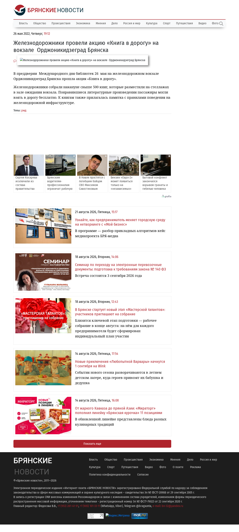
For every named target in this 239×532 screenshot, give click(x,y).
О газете (178, 467)
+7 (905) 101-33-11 (90, 506)
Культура (151, 23)
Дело (114, 23)
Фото (162, 467)
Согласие (143, 474)
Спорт (166, 23)
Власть (23, 23)
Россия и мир (131, 23)
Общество (39, 23)
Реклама (195, 467)
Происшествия (61, 23)
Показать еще (92, 443)
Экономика (83, 23)
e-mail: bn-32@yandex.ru (168, 506)
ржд (23, 110)
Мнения (101, 23)
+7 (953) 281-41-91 (68, 506)
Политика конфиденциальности (110, 474)
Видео (202, 23)
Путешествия (184, 23)
